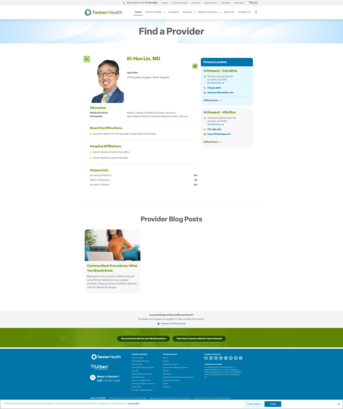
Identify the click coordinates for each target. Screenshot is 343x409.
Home (138, 12)
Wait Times (239, 3)
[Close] (339, 404)
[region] (171, 404)
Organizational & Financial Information (178, 377)
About (165, 358)
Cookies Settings (254, 404)
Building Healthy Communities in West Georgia (128, 398)
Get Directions (214, 83)
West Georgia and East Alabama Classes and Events (170, 398)
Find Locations (137, 358)
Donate (166, 371)
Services (187, 12)
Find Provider (137, 364)
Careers (164, 3)
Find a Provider (153, 12)
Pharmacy (196, 3)
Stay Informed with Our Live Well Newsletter (143, 338)
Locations (173, 12)
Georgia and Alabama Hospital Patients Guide (211, 398)
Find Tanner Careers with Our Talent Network (199, 338)
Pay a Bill (135, 371)
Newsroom (167, 374)
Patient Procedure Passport (143, 367)
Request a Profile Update (173, 323)
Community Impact (180, 3)
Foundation (226, 3)
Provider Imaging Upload (142, 390)
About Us (229, 12)
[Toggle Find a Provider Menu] (164, 12)
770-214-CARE (111, 380)
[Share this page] (195, 66)
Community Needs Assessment (175, 367)
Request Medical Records (142, 374)
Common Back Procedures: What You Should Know (112, 268)
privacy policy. (134, 403)
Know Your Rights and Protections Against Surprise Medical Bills (143, 383)
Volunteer (167, 387)
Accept (273, 404)
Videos (165, 384)
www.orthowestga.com (219, 134)
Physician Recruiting (171, 380)
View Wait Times (138, 377)
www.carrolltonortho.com (220, 92)
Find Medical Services (140, 361)
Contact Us (244, 12)
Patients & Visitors (208, 12)
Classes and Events (170, 364)
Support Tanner (210, 3)
